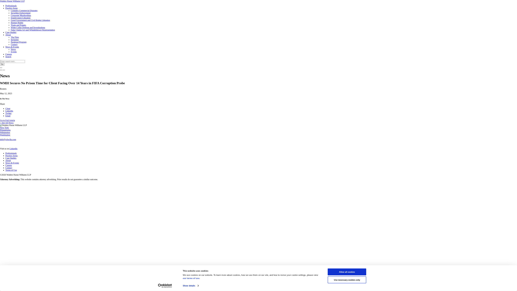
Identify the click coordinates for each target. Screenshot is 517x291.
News (13, 49)
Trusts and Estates (18, 25)
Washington (5, 135)
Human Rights (17, 23)
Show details (189, 286)
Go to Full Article (7, 120)
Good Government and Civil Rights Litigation (30, 20)
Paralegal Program (18, 42)
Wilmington (5, 132)
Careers (8, 54)
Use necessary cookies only (347, 280)
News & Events (12, 47)
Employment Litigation (20, 18)
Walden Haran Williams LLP (12, 1)
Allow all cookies (347, 272)
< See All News (6, 123)
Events (14, 52)
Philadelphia (5, 130)
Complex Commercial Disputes (24, 10)
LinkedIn (13, 149)
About (8, 35)
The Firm (15, 37)
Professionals (11, 6)
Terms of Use (11, 170)
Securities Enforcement (20, 13)
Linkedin (9, 111)
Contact (14, 44)
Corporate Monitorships (21, 15)
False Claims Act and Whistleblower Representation (33, 30)
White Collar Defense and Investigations (28, 27)
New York (4, 128)
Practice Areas (11, 8)
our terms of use (191, 278)
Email (7, 116)
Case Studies (10, 32)
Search (8, 57)
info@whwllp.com (8, 139)
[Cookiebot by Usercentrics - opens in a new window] (165, 286)
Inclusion (15, 40)
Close (7, 108)
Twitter (8, 113)
